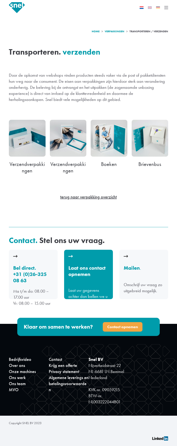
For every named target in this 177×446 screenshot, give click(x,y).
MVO (14, 389)
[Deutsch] (158, 7)
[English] (150, 7)
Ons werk (17, 377)
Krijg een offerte (63, 365)
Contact (55, 359)
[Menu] (166, 8)
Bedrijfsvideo (20, 359)
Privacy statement (64, 371)
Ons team (17, 383)
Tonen (88, 275)
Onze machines (22, 371)
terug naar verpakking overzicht (88, 197)
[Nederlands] (142, 7)
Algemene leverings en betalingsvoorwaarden (68, 383)
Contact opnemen (122, 326)
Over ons (17, 365)
